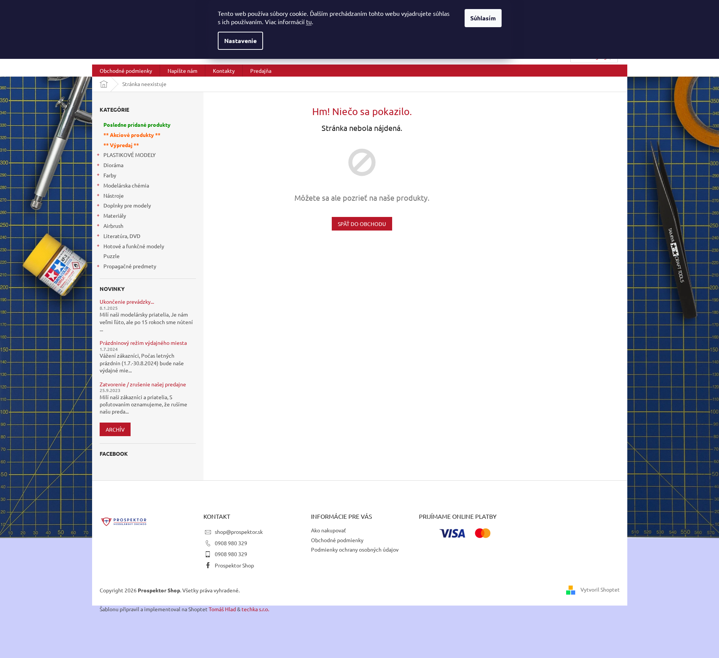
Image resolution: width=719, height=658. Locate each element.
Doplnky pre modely (127, 205)
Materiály (114, 215)
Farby (109, 175)
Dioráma (113, 164)
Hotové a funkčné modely (133, 246)
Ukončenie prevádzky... (127, 301)
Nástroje (113, 195)
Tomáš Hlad (222, 609)
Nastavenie (240, 41)
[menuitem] (126, 71)
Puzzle (111, 255)
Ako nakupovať (328, 530)
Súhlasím (483, 18)
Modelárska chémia (126, 185)
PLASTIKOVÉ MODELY (129, 154)
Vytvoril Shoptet (600, 589)
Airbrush (113, 225)
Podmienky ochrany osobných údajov (355, 549)
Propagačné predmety (129, 266)
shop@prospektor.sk (239, 531)
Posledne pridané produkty (137, 124)
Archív (115, 429)
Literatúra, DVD (121, 235)
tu (309, 21)
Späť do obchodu (362, 223)
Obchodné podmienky (337, 540)
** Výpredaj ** (121, 144)
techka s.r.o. (255, 609)
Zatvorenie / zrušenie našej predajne (143, 384)
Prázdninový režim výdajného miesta (143, 343)
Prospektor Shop (234, 565)
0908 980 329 (231, 543)
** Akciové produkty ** (131, 134)
